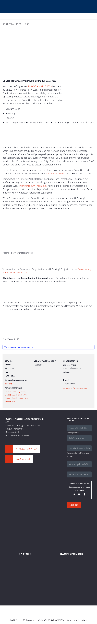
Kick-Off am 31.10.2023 (40, 86)
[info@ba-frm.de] (10, 459)
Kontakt (14, 619)
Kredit (23, 391)
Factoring (16, 391)
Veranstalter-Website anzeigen (75, 388)
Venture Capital (11, 398)
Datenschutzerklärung (51, 619)
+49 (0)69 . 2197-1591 (27, 448)
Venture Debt (23, 398)
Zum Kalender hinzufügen (19, 347)
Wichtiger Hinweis (77, 619)
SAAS (13, 395)
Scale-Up (19, 395)
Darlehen (8, 391)
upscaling (8, 384)
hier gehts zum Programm (33, 185)
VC (25, 395)
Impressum (28, 619)
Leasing (8, 395)
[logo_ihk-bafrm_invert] (25, 563)
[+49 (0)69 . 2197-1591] (10, 449)
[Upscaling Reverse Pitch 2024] (59, 16)
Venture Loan (10, 401)
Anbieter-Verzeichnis (56, 173)
